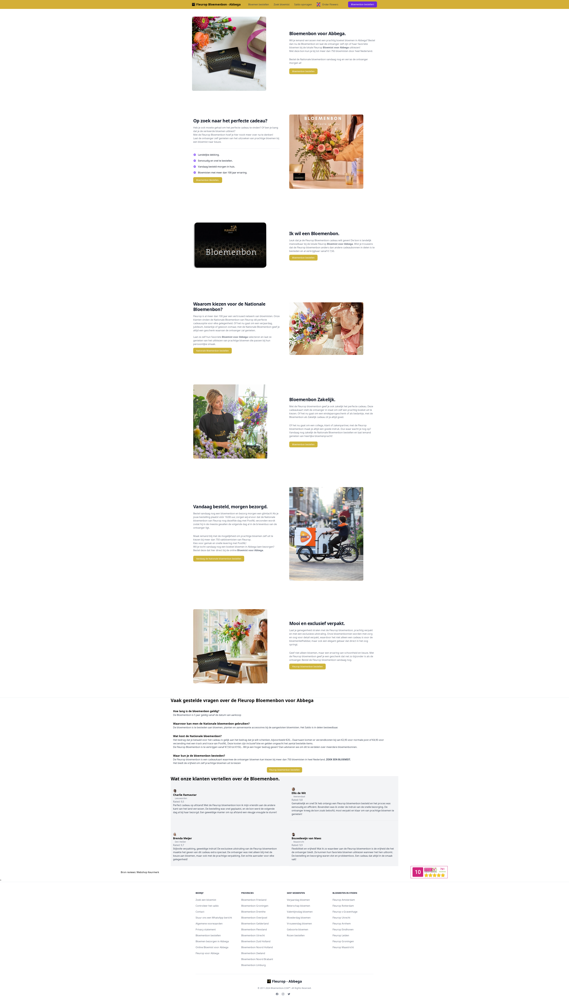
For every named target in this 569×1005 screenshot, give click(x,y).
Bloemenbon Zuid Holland (255, 941)
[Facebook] (277, 994)
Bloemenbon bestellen (303, 71)
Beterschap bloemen (298, 905)
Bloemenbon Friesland (253, 899)
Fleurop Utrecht (341, 917)
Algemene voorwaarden (209, 923)
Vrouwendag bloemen (299, 923)
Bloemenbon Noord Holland (257, 947)
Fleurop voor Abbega (207, 953)
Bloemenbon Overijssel (254, 917)
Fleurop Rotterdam (343, 905)
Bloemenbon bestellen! (362, 4)
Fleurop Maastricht (343, 947)
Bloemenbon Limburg (253, 965)
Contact (200, 911)
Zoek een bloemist (206, 899)
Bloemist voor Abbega (336, 47)
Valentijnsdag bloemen (300, 911)
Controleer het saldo (207, 905)
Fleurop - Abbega (287, 981)
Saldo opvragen (303, 4)
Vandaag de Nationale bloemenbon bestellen (218, 558)
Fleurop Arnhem (342, 923)
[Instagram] (283, 994)
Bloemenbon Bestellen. (207, 180)
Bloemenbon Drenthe (253, 911)
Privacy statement (206, 929)
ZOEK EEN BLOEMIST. (338, 759)
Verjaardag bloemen (298, 899)
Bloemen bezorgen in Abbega (212, 941)
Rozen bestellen (296, 935)
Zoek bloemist (282, 4)
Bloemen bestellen (258, 4)
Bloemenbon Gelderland (255, 923)
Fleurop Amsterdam (344, 899)
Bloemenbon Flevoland (254, 929)
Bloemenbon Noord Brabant (257, 959)
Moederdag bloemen (299, 917)
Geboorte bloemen (297, 929)
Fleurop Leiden (341, 935)
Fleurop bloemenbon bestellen (307, 666)
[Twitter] (288, 994)
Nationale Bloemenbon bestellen (212, 350)
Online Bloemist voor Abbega (212, 947)
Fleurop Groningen (343, 941)
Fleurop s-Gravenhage (345, 911)
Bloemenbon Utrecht (253, 935)
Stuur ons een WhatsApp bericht (214, 917)
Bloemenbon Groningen (254, 905)
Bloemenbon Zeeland (253, 953)
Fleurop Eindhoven (343, 929)
